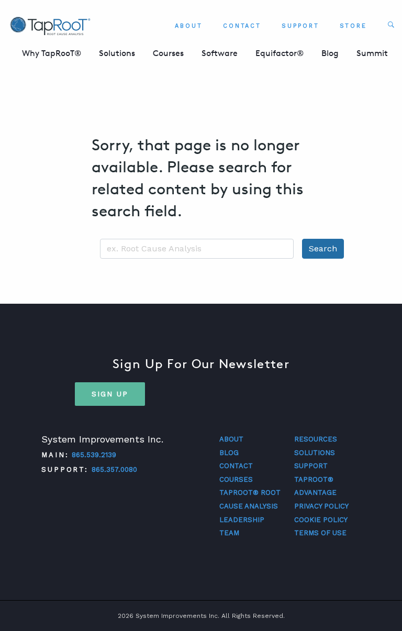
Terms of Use (320, 533)
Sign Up (110, 394)
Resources (315, 439)
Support (300, 26)
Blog (330, 53)
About (189, 26)
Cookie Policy (321, 520)
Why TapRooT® (51, 53)
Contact (242, 26)
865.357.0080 (114, 469)
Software (220, 53)
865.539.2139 (94, 455)
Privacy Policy (321, 506)
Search (323, 248)
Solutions (117, 53)
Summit (372, 53)
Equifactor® (279, 53)
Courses (168, 53)
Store (353, 26)
